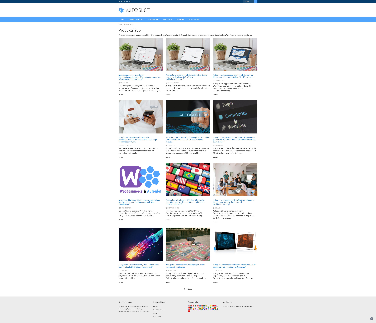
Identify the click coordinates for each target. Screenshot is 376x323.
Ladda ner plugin (153, 19)
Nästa (189, 289)
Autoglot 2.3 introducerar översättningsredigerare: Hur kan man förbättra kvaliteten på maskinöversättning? (233, 202)
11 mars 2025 (219, 145)
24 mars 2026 (124, 83)
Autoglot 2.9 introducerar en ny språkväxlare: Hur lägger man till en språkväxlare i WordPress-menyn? (234, 76)
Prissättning (167, 19)
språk (155, 313)
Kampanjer (157, 316)
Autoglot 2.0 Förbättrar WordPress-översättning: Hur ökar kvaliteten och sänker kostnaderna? (234, 266)
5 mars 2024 (218, 270)
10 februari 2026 (173, 83)
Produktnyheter (158, 310)
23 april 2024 (171, 270)
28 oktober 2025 (125, 145)
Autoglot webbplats (136, 19)
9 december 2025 (220, 81)
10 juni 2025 (171, 145)
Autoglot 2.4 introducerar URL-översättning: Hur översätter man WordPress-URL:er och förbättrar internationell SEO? (185, 202)
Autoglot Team (249, 306)
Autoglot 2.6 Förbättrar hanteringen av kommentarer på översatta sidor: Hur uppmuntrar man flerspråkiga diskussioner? (234, 139)
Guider (155, 306)
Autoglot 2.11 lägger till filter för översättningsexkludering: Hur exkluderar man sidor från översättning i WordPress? (140, 77)
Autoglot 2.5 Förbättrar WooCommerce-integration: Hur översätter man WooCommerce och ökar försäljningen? (139, 202)
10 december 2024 (126, 208)
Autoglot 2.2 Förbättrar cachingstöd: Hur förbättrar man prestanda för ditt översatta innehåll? (139, 266)
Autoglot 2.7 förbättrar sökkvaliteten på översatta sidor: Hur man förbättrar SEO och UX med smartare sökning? (188, 139)
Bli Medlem (180, 19)
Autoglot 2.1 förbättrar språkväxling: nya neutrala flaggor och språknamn (185, 266)
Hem (122, 19)
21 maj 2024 (123, 270)
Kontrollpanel (194, 19)
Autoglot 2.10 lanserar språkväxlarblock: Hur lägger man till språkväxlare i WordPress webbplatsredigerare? (186, 77)
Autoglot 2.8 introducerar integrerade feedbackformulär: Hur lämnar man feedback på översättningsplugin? (138, 139)
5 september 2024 (173, 208)
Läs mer (121, 94)
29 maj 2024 (218, 208)
